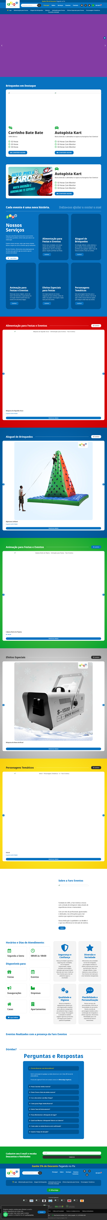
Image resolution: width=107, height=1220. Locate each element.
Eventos (67, 5)
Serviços (60, 5)
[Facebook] (82, 5)
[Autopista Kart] (57, 128)
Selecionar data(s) (53, 418)
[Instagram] (85, 5)
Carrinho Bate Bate (25, 132)
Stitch (8, 852)
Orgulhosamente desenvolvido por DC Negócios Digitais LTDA (53, 1218)
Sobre (53, 5)
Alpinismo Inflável (12, 521)
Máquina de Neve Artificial (14, 742)
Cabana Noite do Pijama (14, 632)
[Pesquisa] (39, 5)
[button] (2, 46)
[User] (89, 5)
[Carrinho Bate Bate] (10, 128)
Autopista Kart (68, 132)
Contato (75, 5)
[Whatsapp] (93, 5)
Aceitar (41, 1212)
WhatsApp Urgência (65, 1080)
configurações (29, 1215)
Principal (46, 5)
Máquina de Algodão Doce (14, 411)
